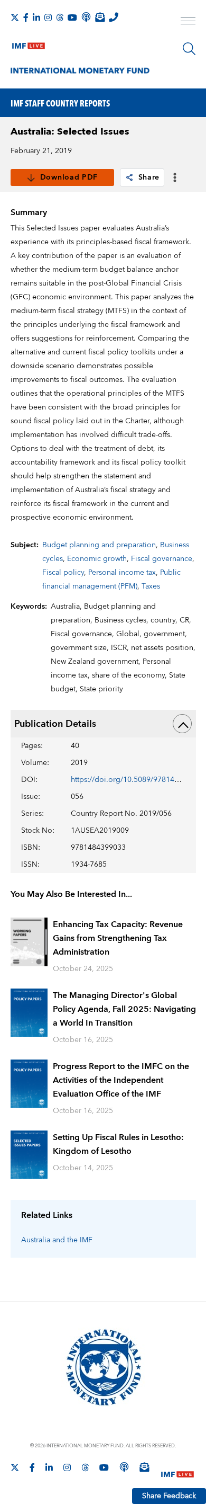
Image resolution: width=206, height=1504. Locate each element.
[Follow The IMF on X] (15, 17)
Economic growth (97, 559)
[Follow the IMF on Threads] (59, 17)
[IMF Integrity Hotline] (113, 17)
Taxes (151, 586)
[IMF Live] (28, 43)
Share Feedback (169, 1496)
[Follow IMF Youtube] (72, 17)
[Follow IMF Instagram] (48, 17)
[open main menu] (188, 22)
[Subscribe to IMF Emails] (100, 17)
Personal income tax (122, 572)
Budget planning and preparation (99, 545)
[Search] (189, 48)
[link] (129, 177)
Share (149, 177)
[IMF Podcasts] (124, 1467)
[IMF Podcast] (86, 17)
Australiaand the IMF (56, 1240)
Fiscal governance (161, 559)
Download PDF (69, 177)
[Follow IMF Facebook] (26, 17)
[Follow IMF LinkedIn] (36, 17)
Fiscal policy (63, 572)
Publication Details (55, 724)
